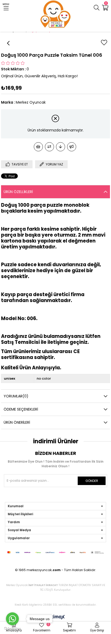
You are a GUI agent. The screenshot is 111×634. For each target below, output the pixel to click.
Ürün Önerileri (17, 422)
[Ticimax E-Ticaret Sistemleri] (55, 617)
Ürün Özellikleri (18, 191)
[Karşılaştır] (49, 146)
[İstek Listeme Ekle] (38, 146)
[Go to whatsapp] (12, 618)
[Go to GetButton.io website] (12, 628)
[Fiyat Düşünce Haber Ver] (60, 146)
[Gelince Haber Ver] (71, 146)
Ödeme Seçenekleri (21, 409)
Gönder (91, 481)
